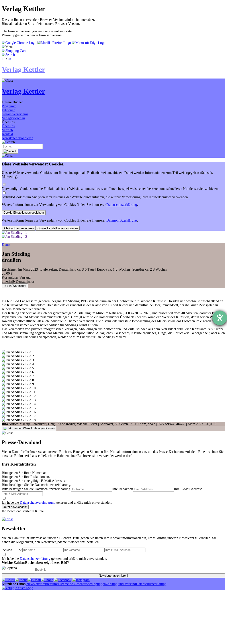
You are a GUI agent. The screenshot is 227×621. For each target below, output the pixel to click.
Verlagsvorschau (13, 118)
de (3, 59)
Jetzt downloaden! (15, 507)
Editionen (8, 110)
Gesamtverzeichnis (15, 114)
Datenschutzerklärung (121, 204)
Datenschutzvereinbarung (37, 502)
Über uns (8, 126)
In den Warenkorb (15, 285)
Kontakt (7, 134)
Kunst (6, 244)
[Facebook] (62, 580)
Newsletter (33, 584)
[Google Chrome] (19, 43)
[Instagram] (81, 580)
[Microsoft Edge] (89, 43)
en (9, 59)
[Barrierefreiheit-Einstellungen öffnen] (219, 317)
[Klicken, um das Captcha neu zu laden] (17, 569)
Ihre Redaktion (122, 489)
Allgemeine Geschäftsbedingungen (81, 584)
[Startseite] (17, 588)
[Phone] (21, 580)
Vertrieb (7, 130)
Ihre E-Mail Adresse (188, 489)
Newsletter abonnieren (17, 138)
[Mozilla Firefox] (54, 43)
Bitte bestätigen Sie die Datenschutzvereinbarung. (36, 489)
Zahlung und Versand (121, 584)
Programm (9, 106)
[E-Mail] (8, 580)
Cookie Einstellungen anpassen (57, 228)
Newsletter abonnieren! (113, 575)
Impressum (49, 584)
